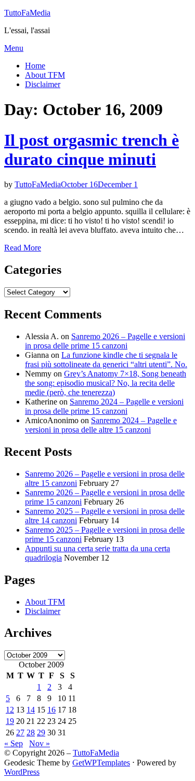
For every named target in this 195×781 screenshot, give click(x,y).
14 (31, 709)
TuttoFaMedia (27, 12)
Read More (22, 247)
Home (35, 65)
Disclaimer (42, 84)
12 (10, 709)
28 (31, 732)
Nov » (39, 743)
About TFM (45, 75)
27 (20, 732)
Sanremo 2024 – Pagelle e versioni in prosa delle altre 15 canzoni (101, 425)
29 (41, 732)
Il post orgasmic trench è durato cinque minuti (91, 150)
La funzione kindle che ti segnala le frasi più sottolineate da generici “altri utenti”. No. (106, 360)
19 (10, 721)
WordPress (22, 772)
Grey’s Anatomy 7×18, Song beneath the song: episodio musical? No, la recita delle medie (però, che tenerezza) (105, 383)
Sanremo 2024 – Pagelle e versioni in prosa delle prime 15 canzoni (104, 406)
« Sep (13, 743)
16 (51, 709)
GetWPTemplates (101, 762)
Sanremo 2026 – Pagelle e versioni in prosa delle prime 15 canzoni (105, 341)
